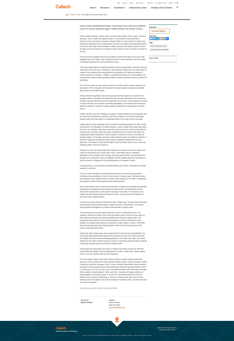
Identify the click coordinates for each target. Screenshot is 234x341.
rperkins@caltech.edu (117, 308)
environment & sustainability (159, 49)
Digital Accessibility (126, 335)
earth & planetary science (158, 46)
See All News (153, 58)
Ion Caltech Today (160, 3)
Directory (150, 3)
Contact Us (86, 335)
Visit (118, 3)
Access (131, 3)
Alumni (171, 3)
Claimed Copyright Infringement (100, 335)
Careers (124, 3)
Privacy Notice (115, 335)
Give (176, 3)
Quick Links (140, 3)
